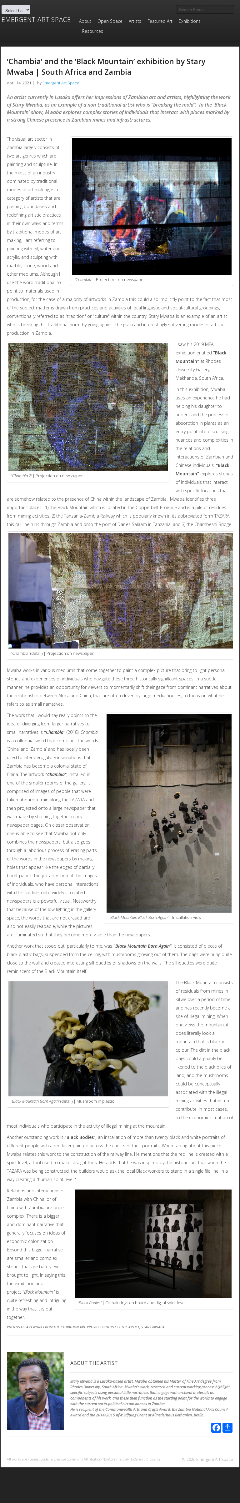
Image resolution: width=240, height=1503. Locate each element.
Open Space (110, 21)
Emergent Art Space (36, 20)
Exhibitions (190, 21)
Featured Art (160, 21)
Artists (135, 21)
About (85, 21)
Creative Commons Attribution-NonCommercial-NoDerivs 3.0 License (107, 1459)
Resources (92, 31)
